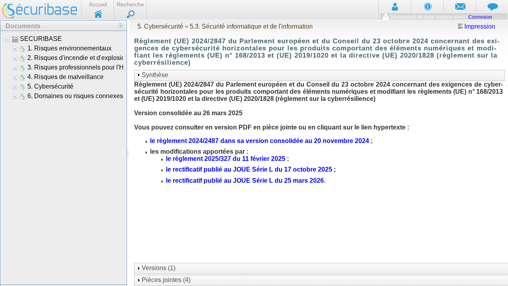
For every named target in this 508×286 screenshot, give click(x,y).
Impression (479, 26)
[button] (120, 25)
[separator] (128, 153)
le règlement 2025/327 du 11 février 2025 (225, 158)
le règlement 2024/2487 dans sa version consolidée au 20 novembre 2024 (259, 140)
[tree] (63, 157)
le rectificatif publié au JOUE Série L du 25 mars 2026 (245, 180)
